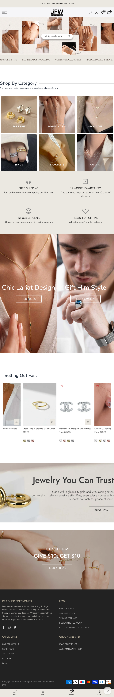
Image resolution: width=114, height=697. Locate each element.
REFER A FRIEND (57, 568)
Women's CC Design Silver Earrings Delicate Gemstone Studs (37, 428)
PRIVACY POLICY (66, 608)
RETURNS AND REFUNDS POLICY (74, 627)
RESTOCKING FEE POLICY (70, 623)
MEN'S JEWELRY (85, 299)
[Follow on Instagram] (9, 627)
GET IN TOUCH (8, 649)
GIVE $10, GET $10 (10, 644)
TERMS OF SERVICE (68, 618)
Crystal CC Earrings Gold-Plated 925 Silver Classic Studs (71, 428)
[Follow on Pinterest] (15, 627)
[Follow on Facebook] (3, 627)
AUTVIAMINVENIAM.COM (70, 649)
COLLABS (6, 658)
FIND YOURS (29, 299)
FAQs (4, 663)
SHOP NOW (101, 510)
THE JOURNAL (8, 653)
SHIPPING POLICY (67, 613)
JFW (4, 685)
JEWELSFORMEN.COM (69, 644)
